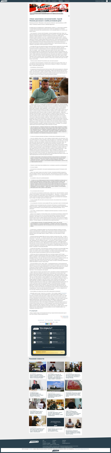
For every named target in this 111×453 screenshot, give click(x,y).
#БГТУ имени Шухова (49, 320)
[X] (47, 323)
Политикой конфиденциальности (81, 449)
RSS (43, 440)
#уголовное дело (41, 320)
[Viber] (51, 323)
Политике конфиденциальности (66, 447)
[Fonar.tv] (34, 441)
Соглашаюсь (55, 450)
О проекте (54, 440)
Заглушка (54, 443)
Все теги (44, 441)
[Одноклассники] (50, 323)
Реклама (63, 441)
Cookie (30, 449)
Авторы (53, 441)
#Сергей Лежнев (57, 320)
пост (56, 27)
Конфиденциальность (66, 443)
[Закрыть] (69, 16)
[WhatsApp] (48, 323)
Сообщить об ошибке (46, 443)
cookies (50, 446)
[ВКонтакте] (45, 323)
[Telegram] (49, 323)
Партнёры (64, 440)
